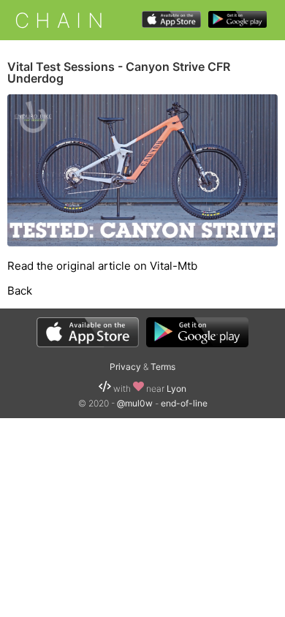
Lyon (176, 388)
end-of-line (184, 403)
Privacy (125, 366)
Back (19, 291)
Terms (163, 366)
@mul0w (135, 403)
